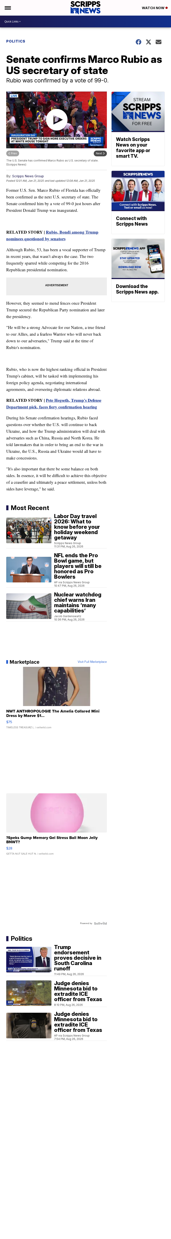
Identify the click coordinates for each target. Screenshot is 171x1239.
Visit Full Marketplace (92, 661)
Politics (15, 41)
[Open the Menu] (7, 8)
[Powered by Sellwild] (100, 923)
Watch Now (153, 8)
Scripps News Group (28, 176)
